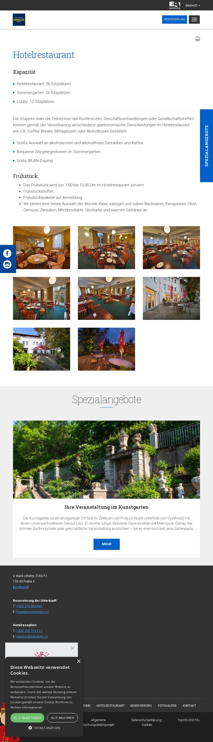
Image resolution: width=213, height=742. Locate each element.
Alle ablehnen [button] (62, 718)
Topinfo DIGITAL (189, 720)
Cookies (147, 725)
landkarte (21, 587)
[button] (44, 727)
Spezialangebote (206, 146)
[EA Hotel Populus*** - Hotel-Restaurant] (41, 247)
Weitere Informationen (26, 707)
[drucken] (197, 38)
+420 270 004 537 (29, 606)
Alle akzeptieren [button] (27, 718)
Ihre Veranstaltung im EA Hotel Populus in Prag (149, 507)
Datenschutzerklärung (146, 720)
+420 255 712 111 (29, 631)
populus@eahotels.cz (32, 636)
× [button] (79, 661)
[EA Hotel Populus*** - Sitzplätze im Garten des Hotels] (171, 298)
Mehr (149, 544)
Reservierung (174, 19)
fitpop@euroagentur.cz (32, 612)
